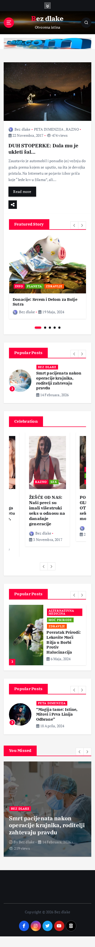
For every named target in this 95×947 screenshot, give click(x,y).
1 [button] (38, 328)
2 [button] (45, 328)
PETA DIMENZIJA (49, 129)
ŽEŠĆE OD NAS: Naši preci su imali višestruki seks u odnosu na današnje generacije (47, 510)
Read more (22, 191)
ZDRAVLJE (54, 286)
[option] (47, 277)
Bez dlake (22, 129)
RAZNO (72, 129)
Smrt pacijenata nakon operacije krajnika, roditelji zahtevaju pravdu (59, 380)
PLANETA (34, 286)
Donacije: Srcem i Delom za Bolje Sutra (45, 302)
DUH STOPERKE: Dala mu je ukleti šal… (43, 148)
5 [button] (59, 328)
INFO (19, 286)
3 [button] (50, 328)
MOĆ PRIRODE (60, 620)
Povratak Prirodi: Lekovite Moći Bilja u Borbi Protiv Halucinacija (63, 642)
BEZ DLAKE (47, 367)
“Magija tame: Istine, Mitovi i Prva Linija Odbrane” (57, 714)
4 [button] (55, 328)
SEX (54, 482)
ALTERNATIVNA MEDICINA (61, 612)
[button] (74, 225)
